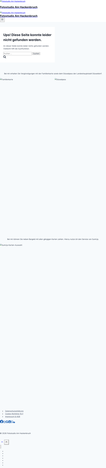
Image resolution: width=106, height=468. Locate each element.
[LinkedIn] (9, 423)
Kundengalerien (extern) (12, 458)
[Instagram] (4, 423)
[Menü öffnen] (2, 19)
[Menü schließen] (0, 446)
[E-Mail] (14, 423)
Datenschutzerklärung (14, 411)
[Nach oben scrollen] (2, 442)
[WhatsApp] (12, 423)
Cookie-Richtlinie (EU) (14, 414)
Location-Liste (9, 463)
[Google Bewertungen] (7, 423)
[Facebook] (1, 423)
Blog (5, 465)
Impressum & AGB (12, 417)
